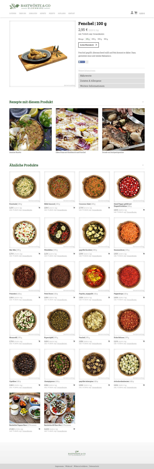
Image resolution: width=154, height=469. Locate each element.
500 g (106, 39)
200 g (94, 39)
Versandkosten (98, 34)
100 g (88, 39)
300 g (100, 39)
